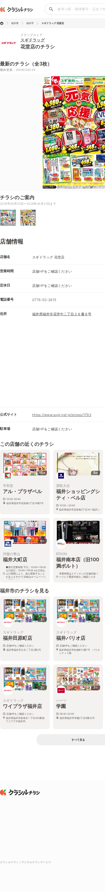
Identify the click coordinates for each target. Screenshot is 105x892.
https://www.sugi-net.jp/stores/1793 (61, 415)
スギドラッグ (33, 40)
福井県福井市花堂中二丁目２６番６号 (61, 314)
